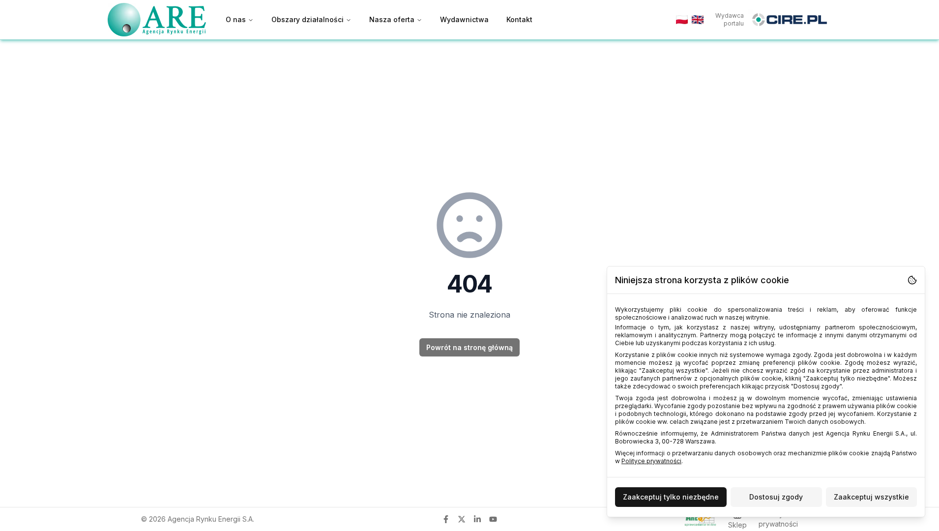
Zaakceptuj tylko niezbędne (671, 497)
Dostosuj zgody (776, 497)
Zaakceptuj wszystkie (871, 497)
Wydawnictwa (464, 19)
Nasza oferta (391, 19)
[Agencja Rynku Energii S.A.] (157, 19)
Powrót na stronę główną (469, 347)
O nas (236, 19)
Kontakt (519, 19)
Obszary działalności (307, 19)
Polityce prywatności (651, 461)
